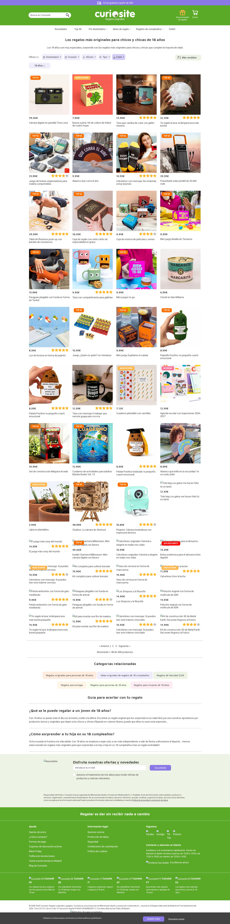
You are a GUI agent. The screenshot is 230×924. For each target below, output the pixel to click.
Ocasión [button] (72, 57)
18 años (38, 65)
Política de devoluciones (42, 856)
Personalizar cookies (176, 919)
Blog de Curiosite (38, 865)
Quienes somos (96, 832)
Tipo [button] (105, 57)
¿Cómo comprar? (38, 836)
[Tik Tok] (169, 834)
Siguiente (124, 646)
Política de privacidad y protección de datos (150, 800)
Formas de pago (37, 841)
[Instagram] (161, 833)
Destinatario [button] (52, 57)
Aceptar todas (153, 919)
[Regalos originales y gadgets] (115, 13)
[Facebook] (150, 833)
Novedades (61, 29)
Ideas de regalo (121, 29)
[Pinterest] (177, 833)
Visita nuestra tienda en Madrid (45, 860)
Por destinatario (97, 29)
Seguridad (93, 841)
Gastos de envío (37, 832)
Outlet (172, 29)
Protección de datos (98, 836)
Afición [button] (89, 57)
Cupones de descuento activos (45, 846)
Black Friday (35, 851)
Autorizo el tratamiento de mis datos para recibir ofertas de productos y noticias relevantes (108, 776)
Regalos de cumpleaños (149, 29)
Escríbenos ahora (179, 862)
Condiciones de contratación (103, 846)
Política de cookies (97, 851)
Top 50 (77, 29)
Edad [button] (119, 57)
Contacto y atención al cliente (163, 845)
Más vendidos (189, 57)
